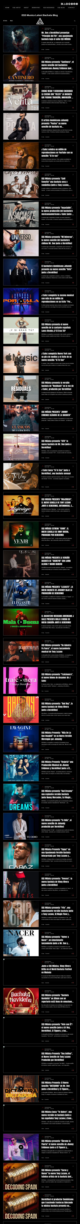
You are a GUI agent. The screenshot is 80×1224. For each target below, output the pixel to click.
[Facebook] (74, 4)
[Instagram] (72, 4)
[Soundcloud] (77, 4)
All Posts (5, 20)
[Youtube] (69, 4)
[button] (74, 21)
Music (11, 20)
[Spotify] (67, 4)
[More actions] (74, 29)
